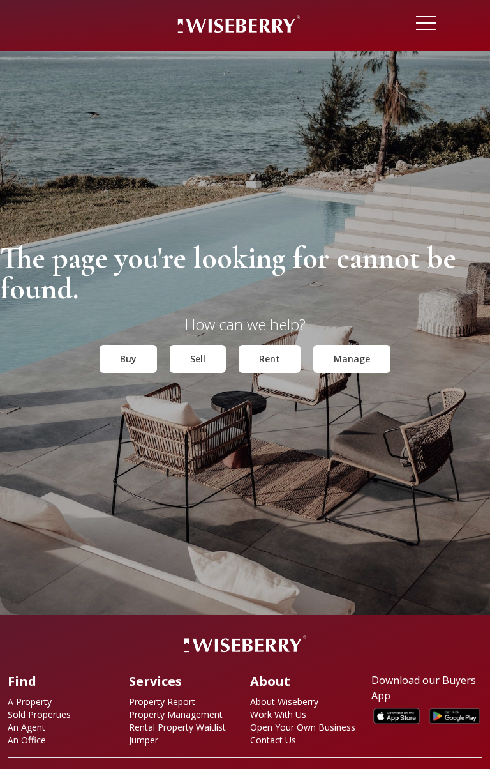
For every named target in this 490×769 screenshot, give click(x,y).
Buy (128, 359)
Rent (269, 359)
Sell (197, 359)
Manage (352, 359)
